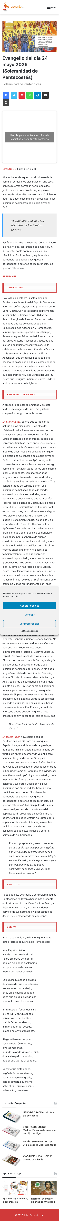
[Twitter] (14, 95)
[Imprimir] (6, 102)
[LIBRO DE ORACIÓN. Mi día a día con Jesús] (11, 1117)
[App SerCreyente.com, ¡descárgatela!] (15, 1188)
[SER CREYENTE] (13, 7)
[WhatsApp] (29, 95)
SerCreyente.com (35, 1215)
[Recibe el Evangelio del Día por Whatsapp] (44, 1188)
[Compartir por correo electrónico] (45, 95)
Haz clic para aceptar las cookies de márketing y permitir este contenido (29, 137)
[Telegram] (37, 95)
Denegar (29, 614)
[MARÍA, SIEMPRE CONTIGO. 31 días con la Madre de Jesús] (11, 1146)
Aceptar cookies (29, 605)
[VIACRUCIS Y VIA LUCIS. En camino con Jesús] (11, 1161)
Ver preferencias (29, 623)
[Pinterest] (22, 95)
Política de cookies (29, 631)
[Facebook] (6, 95)
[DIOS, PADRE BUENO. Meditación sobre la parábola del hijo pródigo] (11, 1131)
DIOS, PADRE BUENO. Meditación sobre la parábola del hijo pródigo (39, 1130)
